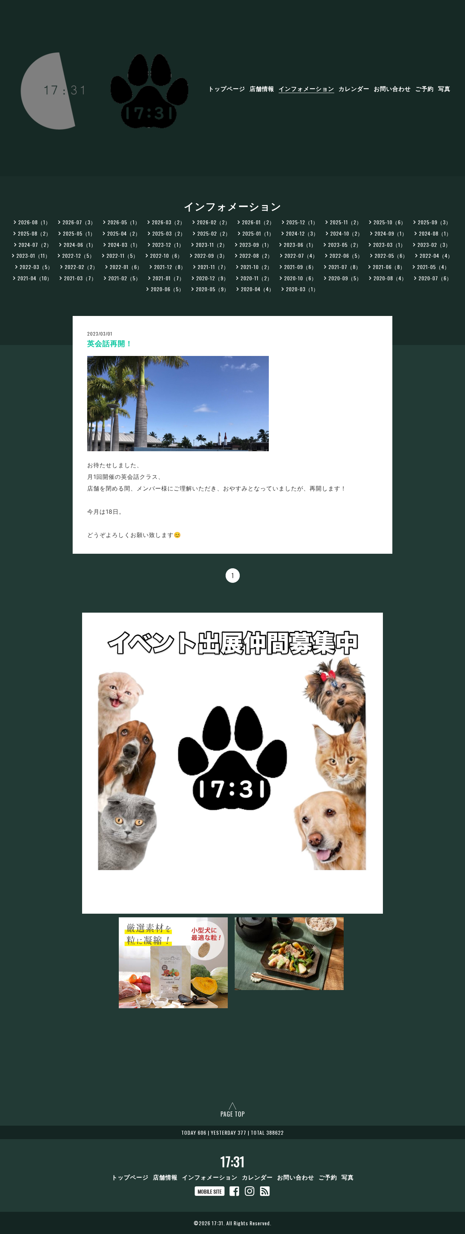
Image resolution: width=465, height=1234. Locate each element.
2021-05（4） (433, 267)
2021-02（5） (124, 278)
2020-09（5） (345, 278)
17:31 (233, 1161)
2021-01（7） (169, 278)
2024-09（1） (391, 233)
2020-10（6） (300, 278)
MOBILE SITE (210, 1191)
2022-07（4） (301, 255)
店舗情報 (262, 88)
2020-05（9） (212, 289)
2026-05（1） (124, 222)
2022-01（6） (126, 267)
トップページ (226, 88)
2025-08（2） (34, 233)
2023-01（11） (33, 255)
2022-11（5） (122, 255)
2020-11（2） (256, 278)
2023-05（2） (344, 244)
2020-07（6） (435, 278)
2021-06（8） (389, 267)
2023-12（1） (168, 244)
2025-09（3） (434, 222)
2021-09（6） (300, 267)
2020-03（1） (302, 289)
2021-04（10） (34, 278)
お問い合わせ (392, 88)
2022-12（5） (78, 255)
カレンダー (354, 88)
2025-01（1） (258, 233)
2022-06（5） (346, 255)
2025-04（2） (124, 233)
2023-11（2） (212, 244)
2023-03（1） (389, 244)
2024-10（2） (346, 233)
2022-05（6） (391, 255)
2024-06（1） (80, 244)
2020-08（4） (390, 278)
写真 (444, 88)
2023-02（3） (434, 244)
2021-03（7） (80, 278)
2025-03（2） (169, 233)
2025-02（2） (214, 233)
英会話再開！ (110, 343)
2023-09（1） (255, 244)
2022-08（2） (256, 255)
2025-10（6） (389, 222)
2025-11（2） (346, 222)
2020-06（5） (167, 289)
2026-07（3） (79, 222)
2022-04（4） (436, 255)
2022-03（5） (36, 267)
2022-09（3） (211, 255)
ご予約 (424, 88)
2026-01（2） (258, 222)
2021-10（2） (256, 267)
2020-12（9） (212, 278)
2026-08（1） (34, 222)
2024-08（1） (435, 233)
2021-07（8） (344, 267)
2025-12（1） (302, 222)
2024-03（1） (124, 244)
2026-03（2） (168, 222)
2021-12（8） (170, 267)
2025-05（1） (79, 233)
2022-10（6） (166, 255)
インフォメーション (306, 88)
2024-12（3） (302, 233)
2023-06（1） (300, 244)
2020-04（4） (257, 289)
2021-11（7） (213, 267)
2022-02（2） (81, 267)
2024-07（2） (35, 244)
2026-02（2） (213, 222)
